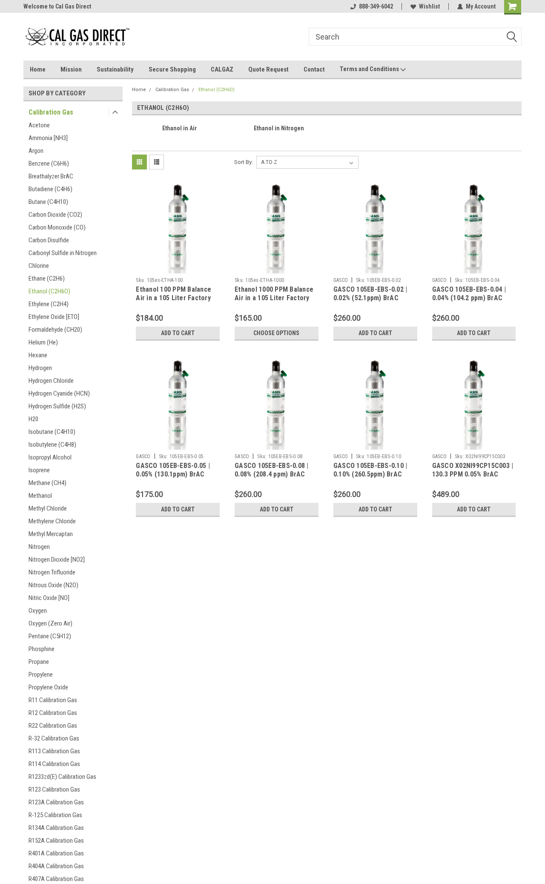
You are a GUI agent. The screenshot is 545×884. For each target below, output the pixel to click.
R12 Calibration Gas (53, 713)
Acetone (39, 125)
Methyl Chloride (48, 508)
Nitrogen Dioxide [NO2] (57, 559)
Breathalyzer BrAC (51, 176)
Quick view (178, 267)
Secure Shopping (172, 69)
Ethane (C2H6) (47, 278)
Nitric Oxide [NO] (49, 598)
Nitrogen (39, 547)
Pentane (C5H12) (50, 636)
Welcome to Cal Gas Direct (57, 6)
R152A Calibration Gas (56, 840)
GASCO (340, 280)
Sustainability (115, 69)
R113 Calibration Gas (54, 751)
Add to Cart (178, 333)
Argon (36, 151)
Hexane (38, 355)
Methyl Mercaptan (51, 534)
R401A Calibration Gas (56, 853)
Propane (39, 662)
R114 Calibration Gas (54, 764)
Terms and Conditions (370, 69)
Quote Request (268, 69)
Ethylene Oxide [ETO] (54, 317)
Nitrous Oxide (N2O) (53, 585)
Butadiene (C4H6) (50, 189)
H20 (33, 419)
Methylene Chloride (52, 521)
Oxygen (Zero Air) (50, 623)
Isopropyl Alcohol (50, 457)
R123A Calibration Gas (56, 802)
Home (38, 69)
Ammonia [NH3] (48, 138)
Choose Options (276, 333)
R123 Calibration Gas (54, 789)
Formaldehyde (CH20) (55, 329)
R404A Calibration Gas (56, 866)
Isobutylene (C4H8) (52, 444)
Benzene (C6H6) (49, 163)
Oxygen (38, 610)
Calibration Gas (51, 112)
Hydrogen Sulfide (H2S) (57, 406)
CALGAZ (222, 69)
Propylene (41, 674)
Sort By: (243, 162)
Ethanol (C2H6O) (49, 291)
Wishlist (429, 6)
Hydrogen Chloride (51, 381)
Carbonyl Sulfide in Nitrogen (63, 253)
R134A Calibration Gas (56, 828)
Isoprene (39, 470)
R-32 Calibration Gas (54, 738)
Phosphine (41, 649)
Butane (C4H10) (48, 202)
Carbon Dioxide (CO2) (55, 214)
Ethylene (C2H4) (49, 304)
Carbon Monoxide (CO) (57, 227)
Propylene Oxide (48, 687)
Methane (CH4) (47, 483)
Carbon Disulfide (49, 240)
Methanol (40, 495)
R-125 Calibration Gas (55, 815)
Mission (71, 69)
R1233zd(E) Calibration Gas (62, 777)
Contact (314, 69)
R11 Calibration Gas (53, 700)
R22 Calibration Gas (53, 725)
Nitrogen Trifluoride (52, 572)
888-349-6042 (376, 6)
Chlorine (39, 266)
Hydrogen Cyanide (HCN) (59, 393)
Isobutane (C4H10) (52, 432)
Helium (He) (43, 342)
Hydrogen (40, 368)
